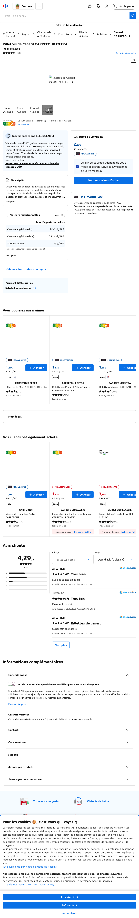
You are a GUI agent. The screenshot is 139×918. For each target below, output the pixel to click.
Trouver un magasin (45, 801)
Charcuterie (65, 34)
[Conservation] (127, 742)
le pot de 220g (12, 48)
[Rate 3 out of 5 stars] (9, 52)
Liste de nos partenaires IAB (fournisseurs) (28, 884)
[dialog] (69, 866)
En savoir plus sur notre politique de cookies (30, 866)
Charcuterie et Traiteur (44, 34)
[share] (133, 60)
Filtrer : (56, 552)
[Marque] (127, 754)
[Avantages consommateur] (127, 779)
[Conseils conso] (127, 674)
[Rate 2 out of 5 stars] (6, 52)
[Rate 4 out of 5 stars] (11, 52)
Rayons (26, 34)
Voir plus (10, 201)
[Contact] (127, 729)
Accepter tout (69, 897)
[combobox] (69, 15)
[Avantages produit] (127, 767)
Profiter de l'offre (82, 531)
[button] (39, 6)
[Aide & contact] (89, 6)
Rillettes (102, 34)
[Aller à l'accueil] (5, 6)
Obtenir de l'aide (98, 801)
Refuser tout (69, 905)
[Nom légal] (127, 416)
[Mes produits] (98, 6)
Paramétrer (69, 913)
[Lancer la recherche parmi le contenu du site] (133, 15)
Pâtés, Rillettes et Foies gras (84, 34)
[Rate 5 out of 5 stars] (14, 52)
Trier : (98, 552)
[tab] (8, 110)
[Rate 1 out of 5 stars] (4, 52)
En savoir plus (24, 124)
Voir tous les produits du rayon (26, 269)
